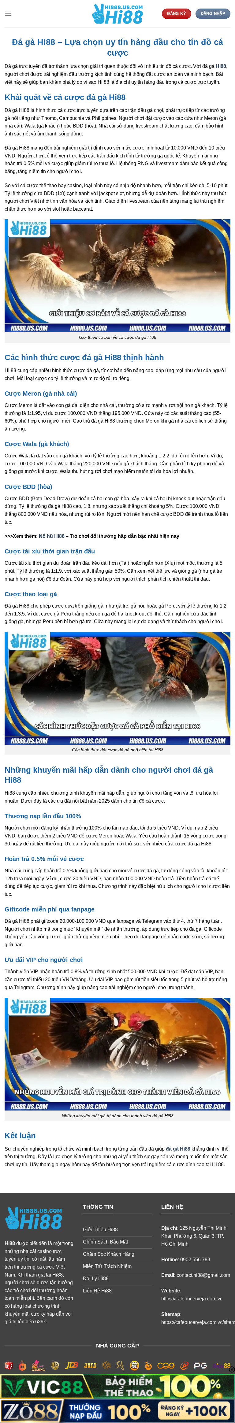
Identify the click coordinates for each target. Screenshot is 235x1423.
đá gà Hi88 (178, 1148)
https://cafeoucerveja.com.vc (191, 1298)
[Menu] (8, 13)
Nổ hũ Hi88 (52, 536)
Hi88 (221, 66)
